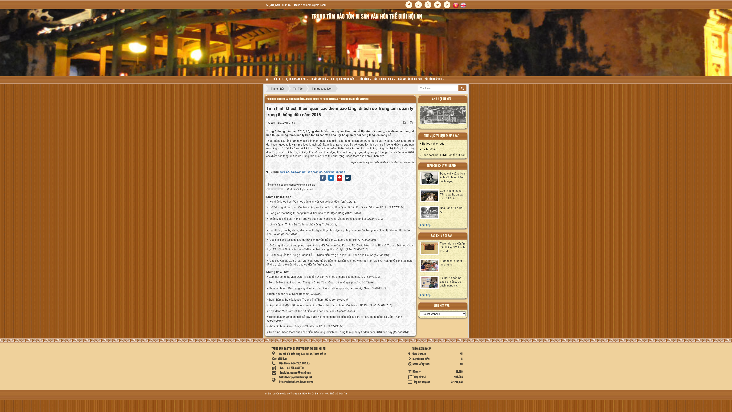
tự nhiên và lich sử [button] (296, 79)
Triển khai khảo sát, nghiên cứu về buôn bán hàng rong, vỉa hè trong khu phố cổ (318, 218)
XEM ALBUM (443, 116)
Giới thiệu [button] (278, 79)
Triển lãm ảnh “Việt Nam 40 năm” (289, 294)
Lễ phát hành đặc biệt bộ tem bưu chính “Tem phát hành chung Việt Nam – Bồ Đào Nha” (322, 305)
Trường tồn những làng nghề (451, 262)
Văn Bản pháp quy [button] (434, 79)
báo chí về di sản (442, 235)
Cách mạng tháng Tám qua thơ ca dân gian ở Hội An (452, 194)
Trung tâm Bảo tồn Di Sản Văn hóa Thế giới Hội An (319, 393)
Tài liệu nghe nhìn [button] (383, 79)
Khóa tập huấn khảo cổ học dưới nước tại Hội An (298, 326)
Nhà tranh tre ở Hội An (451, 209)
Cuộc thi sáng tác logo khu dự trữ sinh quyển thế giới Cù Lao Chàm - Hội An (315, 239)
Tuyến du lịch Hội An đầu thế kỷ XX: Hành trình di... (452, 247)
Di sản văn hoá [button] (318, 79)
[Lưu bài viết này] (412, 122)
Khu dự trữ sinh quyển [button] (343, 79)
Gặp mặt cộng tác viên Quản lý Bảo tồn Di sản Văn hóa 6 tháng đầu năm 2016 (316, 276)
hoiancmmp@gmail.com (312, 5)
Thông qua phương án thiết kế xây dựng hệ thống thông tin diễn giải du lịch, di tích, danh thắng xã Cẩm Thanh (335, 317)
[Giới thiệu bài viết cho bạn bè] (399, 122)
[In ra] (405, 122)
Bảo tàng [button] (364, 79)
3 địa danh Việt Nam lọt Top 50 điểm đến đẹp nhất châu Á (304, 311)
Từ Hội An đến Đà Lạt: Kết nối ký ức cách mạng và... (451, 281)
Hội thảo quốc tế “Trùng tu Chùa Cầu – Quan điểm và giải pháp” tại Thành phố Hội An (321, 255)
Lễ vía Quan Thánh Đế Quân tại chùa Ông (295, 224)
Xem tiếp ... (427, 225)
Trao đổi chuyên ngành (442, 165)
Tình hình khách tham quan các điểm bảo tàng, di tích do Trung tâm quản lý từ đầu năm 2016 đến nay (330, 332)
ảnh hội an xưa (441, 99)
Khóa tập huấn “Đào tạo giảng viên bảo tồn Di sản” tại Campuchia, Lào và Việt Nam (319, 288)
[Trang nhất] (267, 79)
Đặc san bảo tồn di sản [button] (410, 79)
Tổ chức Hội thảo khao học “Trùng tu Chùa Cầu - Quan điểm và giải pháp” (313, 282)
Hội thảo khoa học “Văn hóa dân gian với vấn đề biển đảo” (305, 201)
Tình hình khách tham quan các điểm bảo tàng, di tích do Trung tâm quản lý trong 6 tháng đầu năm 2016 (317, 99)
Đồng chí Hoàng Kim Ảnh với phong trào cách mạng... (452, 177)
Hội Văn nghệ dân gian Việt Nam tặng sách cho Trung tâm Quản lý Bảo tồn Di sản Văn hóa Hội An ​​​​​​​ (329, 207)
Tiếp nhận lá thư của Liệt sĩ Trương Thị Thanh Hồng (300, 299)
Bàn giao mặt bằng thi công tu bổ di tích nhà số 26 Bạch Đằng (307, 213)
